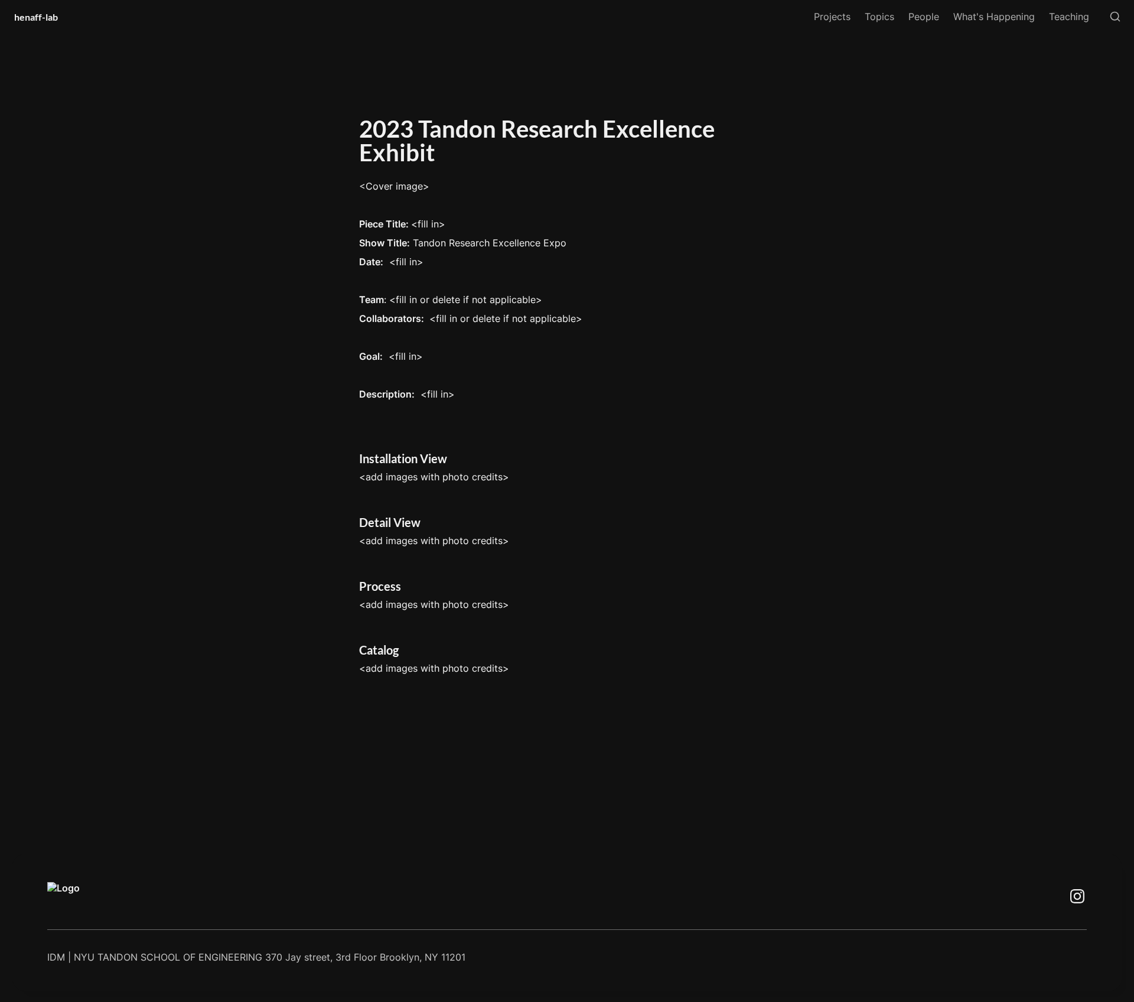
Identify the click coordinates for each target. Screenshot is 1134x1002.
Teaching (1069, 16)
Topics (879, 16)
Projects (832, 16)
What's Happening (994, 16)
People (923, 16)
